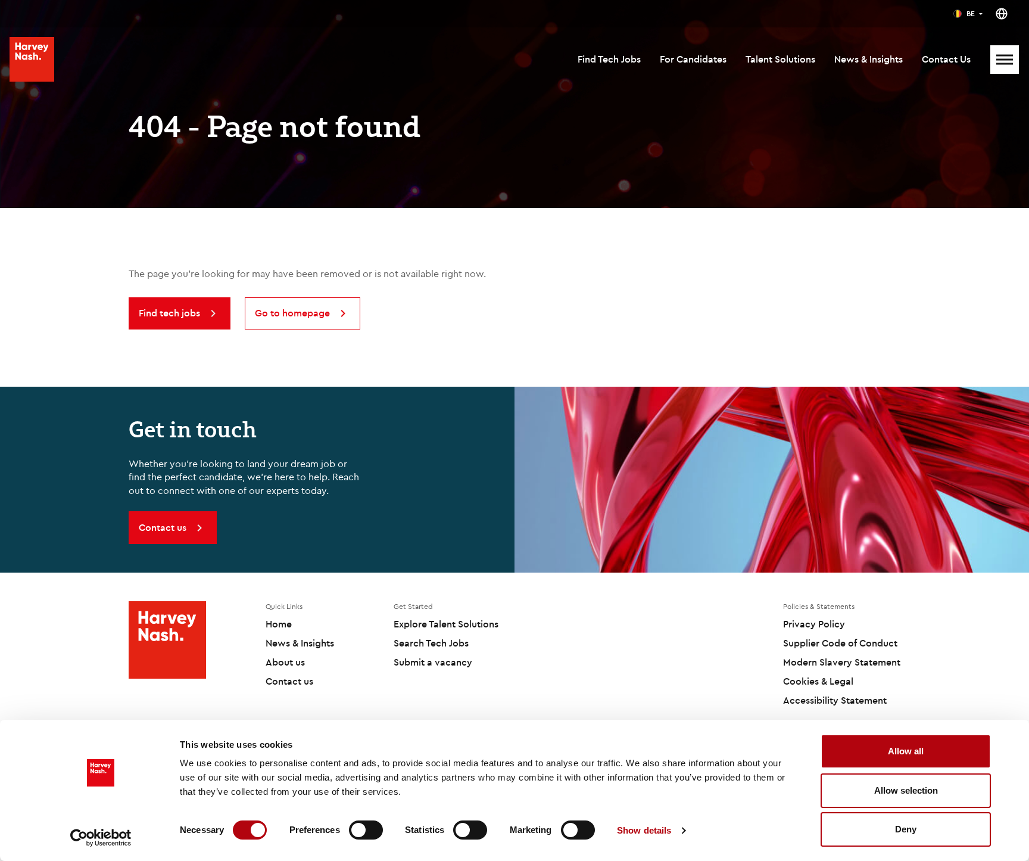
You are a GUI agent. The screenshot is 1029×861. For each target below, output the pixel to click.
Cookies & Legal (818, 681)
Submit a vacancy (433, 662)
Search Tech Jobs (431, 643)
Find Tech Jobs (609, 59)
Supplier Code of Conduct (840, 643)
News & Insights (868, 59)
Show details (644, 830)
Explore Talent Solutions (446, 624)
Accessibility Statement (835, 700)
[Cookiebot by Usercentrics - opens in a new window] (101, 838)
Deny (905, 829)
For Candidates (693, 59)
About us (285, 662)
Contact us (289, 681)
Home (279, 624)
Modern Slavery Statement (841, 662)
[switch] (366, 830)
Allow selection (906, 790)
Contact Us (946, 59)
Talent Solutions (780, 59)
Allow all (906, 751)
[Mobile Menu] (1004, 59)
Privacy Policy (814, 624)
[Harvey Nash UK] (32, 59)
